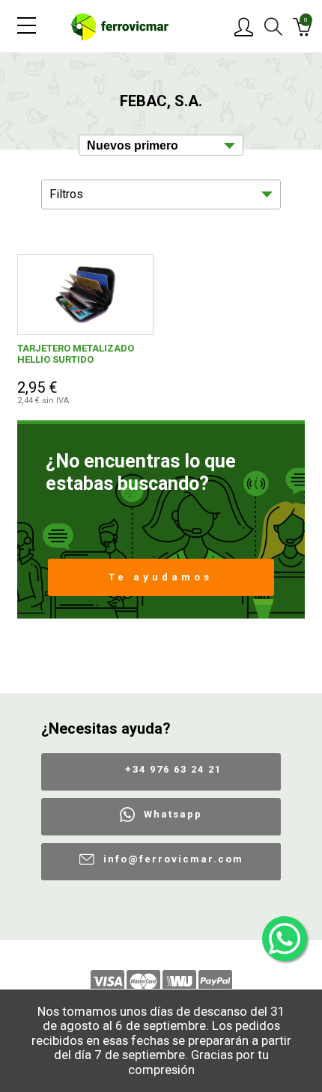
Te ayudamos (161, 577)
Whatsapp (173, 814)
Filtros (66, 194)
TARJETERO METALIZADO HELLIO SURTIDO (75, 354)
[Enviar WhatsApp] (284, 938)
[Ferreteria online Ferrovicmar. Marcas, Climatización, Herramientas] (119, 25)
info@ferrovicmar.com (173, 859)
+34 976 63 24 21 (173, 769)
